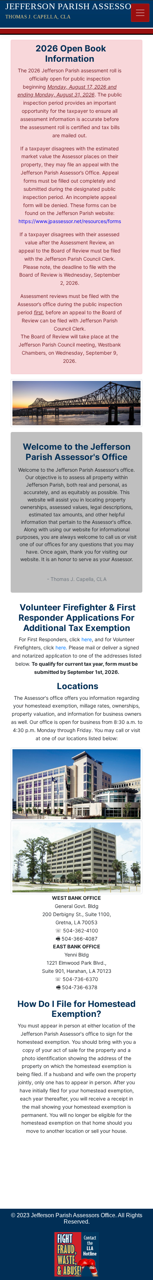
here (86, 639)
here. (61, 647)
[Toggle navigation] (140, 13)
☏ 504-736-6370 (76, 979)
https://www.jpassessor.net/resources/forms (70, 221)
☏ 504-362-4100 (76, 930)
